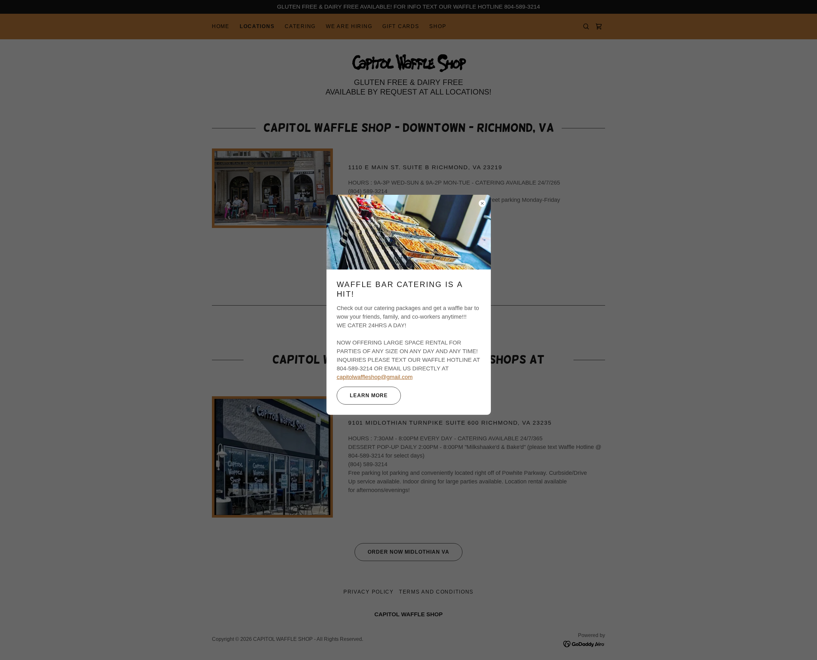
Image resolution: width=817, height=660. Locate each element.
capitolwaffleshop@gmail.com (375, 377)
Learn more (369, 395)
